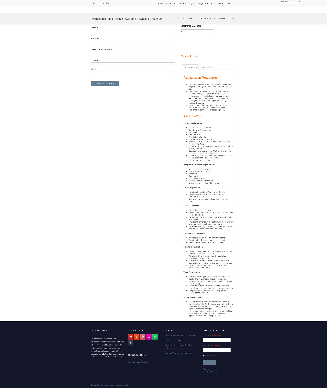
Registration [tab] (190, 67)
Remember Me (211, 355)
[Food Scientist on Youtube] (130, 337)
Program (202, 3)
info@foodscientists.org (175, 340)
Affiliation (96, 38)
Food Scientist (101, 3)
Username (212, 335)
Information (216, 3)
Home (160, 3)
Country (95, 60)
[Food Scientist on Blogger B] (136, 337)
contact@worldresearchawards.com (180, 353)
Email (94, 69)
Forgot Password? (210, 371)
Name (94, 28)
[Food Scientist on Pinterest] (142, 337)
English (286, 1)
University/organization (102, 49)
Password (212, 345)
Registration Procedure (200, 77)
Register (192, 3)
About (168, 3)
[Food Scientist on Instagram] (149, 337)
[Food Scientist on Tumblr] (130, 343)
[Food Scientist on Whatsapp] (155, 337)
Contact (229, 3)
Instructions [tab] (208, 67)
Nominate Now (179, 3)
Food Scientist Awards (138, 362)
